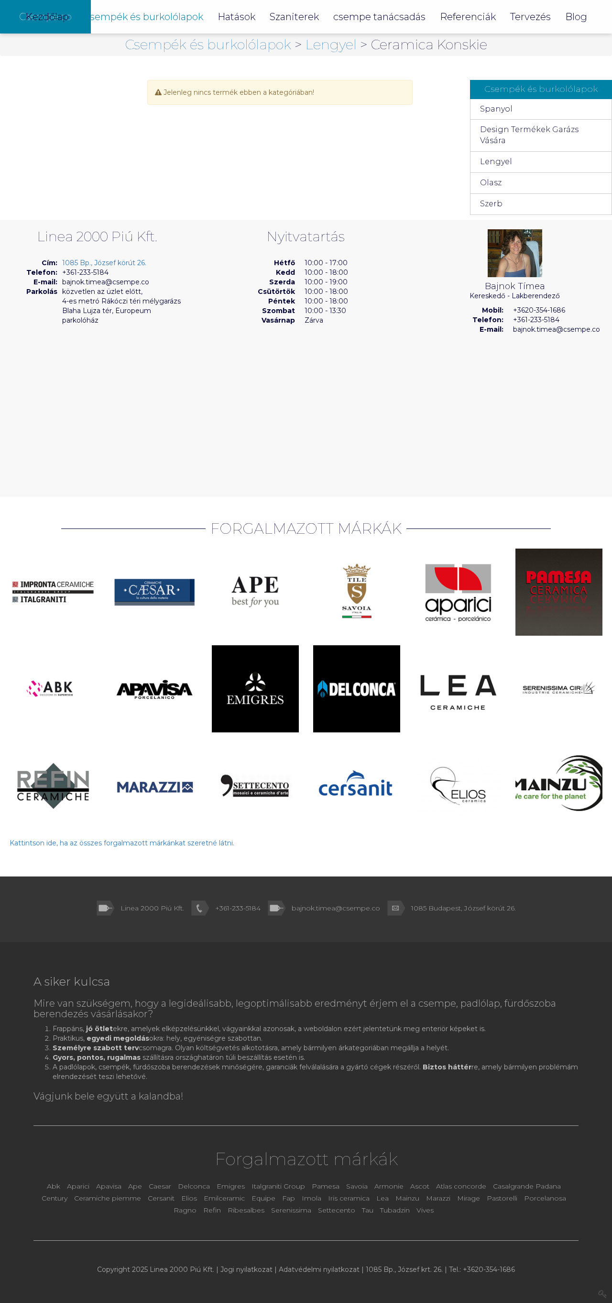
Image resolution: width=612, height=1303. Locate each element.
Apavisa (108, 1186)
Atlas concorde (461, 1186)
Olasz (491, 182)
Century (55, 1198)
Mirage (469, 1198)
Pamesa (325, 1186)
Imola (311, 1198)
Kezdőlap (47, 16)
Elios (190, 1198)
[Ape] (255, 592)
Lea (382, 1198)
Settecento (337, 1210)
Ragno (186, 1210)
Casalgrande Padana (527, 1186)
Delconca (194, 1186)
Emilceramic (225, 1198)
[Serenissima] (558, 688)
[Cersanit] (356, 785)
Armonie (389, 1186)
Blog (576, 16)
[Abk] (53, 688)
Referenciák (468, 16)
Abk (53, 1186)
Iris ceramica (349, 1198)
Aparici (78, 1186)
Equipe (263, 1198)
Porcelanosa (545, 1198)
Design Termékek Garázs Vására (529, 135)
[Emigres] (255, 688)
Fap (289, 1198)
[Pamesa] (558, 592)
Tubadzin (395, 1210)
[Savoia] (356, 592)
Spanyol (496, 108)
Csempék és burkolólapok (210, 44)
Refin (213, 1210)
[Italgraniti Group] (53, 592)
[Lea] (458, 688)
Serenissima (292, 1210)
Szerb (491, 203)
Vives (425, 1210)
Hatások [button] (236, 16)
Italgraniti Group (278, 1186)
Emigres (231, 1186)
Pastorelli (503, 1198)
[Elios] (458, 785)
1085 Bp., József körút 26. (104, 262)
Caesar (161, 1186)
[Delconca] (356, 688)
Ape (135, 1186)
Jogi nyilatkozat (246, 1269)
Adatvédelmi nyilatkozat (319, 1269)
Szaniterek (294, 16)
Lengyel (333, 44)
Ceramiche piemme (107, 1198)
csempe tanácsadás (379, 16)
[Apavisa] (154, 688)
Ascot (420, 1186)
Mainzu (407, 1198)
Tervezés (530, 16)
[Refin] (53, 785)
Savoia (357, 1186)
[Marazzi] (154, 785)
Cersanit (161, 1198)
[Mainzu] (558, 783)
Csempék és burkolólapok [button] (143, 16)
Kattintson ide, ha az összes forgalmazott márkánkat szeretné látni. (122, 843)
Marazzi (439, 1198)
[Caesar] (154, 592)
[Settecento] (255, 785)
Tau (367, 1210)
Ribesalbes (246, 1210)
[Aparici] (458, 592)
